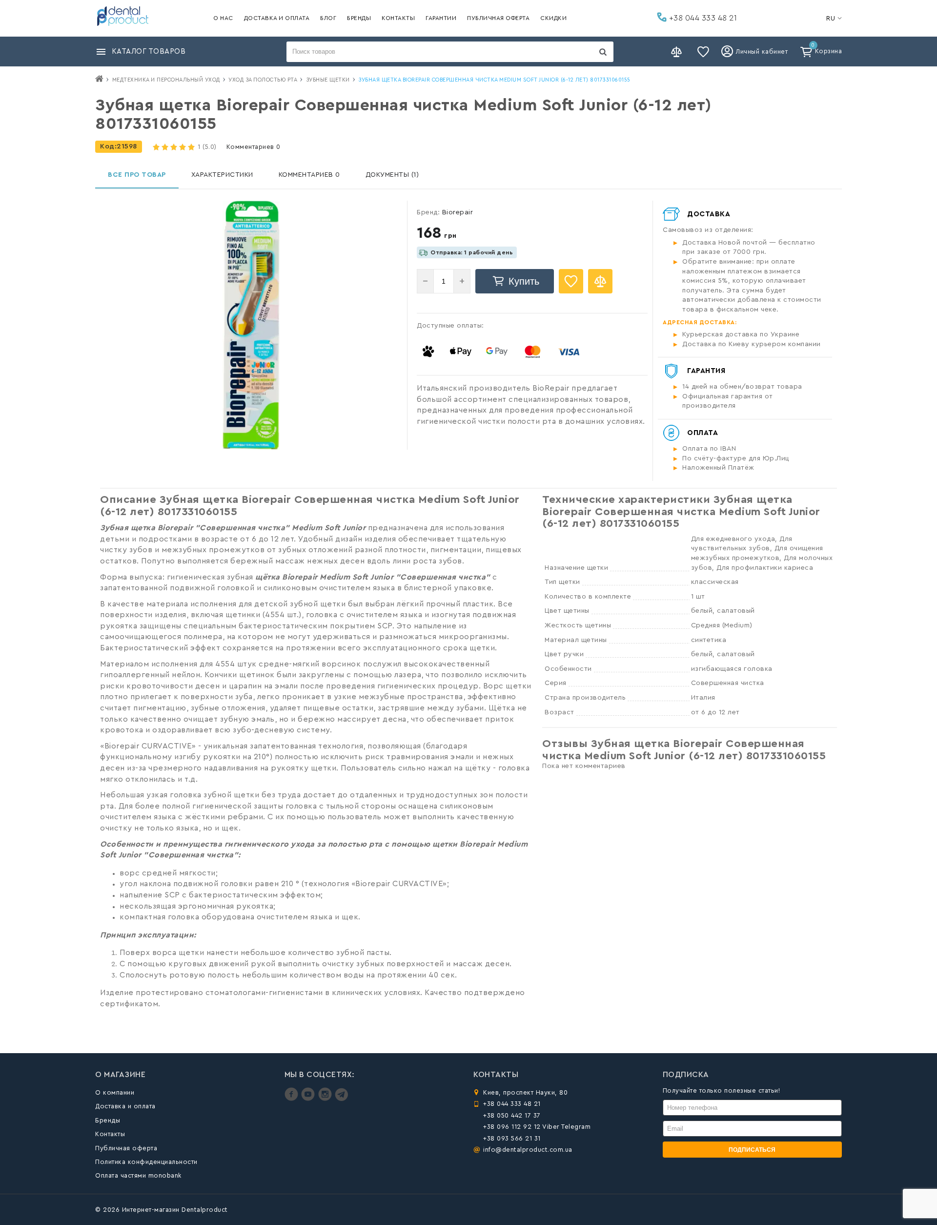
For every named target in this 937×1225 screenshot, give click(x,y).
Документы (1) (392, 174)
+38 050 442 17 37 (512, 1115)
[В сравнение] (600, 281)
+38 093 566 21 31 (512, 1138)
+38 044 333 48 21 (702, 18)
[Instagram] (326, 1099)
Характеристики (222, 174)
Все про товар (137, 174)
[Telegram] (341, 1099)
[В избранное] (571, 281)
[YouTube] (309, 1099)
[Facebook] (293, 1099)
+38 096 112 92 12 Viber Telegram (537, 1126)
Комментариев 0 (253, 147)
